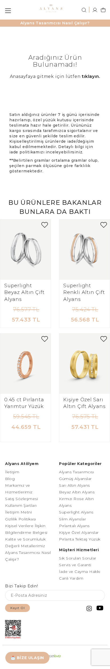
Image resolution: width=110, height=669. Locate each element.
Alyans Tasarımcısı (76, 472)
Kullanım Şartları (21, 505)
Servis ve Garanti (75, 564)
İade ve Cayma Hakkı (79, 571)
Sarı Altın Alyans (74, 485)
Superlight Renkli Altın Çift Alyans (84, 292)
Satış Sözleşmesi (21, 498)
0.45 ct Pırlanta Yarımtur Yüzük (24, 403)
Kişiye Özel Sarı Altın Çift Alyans (84, 403)
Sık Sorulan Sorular (77, 558)
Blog (10, 478)
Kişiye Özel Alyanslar (79, 532)
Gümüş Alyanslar (75, 478)
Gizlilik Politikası (20, 519)
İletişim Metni (18, 512)
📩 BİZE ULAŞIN (27, 657)
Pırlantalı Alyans (74, 525)
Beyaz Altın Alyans (77, 492)
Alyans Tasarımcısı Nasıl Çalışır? (55, 23)
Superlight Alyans (76, 512)
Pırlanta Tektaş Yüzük (80, 539)
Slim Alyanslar (72, 519)
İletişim (12, 472)
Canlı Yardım (71, 578)
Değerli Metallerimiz (25, 545)
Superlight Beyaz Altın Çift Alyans (24, 292)
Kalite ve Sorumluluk (25, 539)
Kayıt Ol (17, 608)
